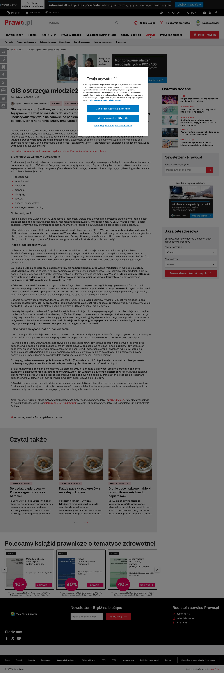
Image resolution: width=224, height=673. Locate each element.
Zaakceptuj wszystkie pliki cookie (113, 108)
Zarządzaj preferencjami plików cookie (113, 125)
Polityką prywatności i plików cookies (105, 100)
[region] (113, 101)
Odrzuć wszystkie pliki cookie (113, 118)
